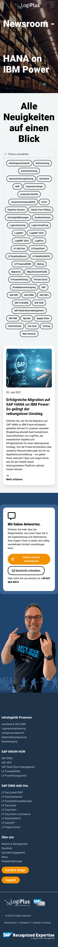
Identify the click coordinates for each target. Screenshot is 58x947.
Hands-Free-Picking (41, 209)
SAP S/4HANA (21, 303)
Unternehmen (14, 326)
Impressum (24, 922)
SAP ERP (14, 295)
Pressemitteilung (19, 279)
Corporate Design (34, 186)
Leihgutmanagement (13, 732)
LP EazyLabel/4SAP (12, 792)
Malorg (40, 264)
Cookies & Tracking (42, 922)
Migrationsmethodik (37, 272)
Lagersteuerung (18, 225)
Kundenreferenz (43, 217)
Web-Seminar (29, 334)
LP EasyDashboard (17, 256)
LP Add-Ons (19, 248)
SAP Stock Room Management (29, 310)
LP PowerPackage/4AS (14, 775)
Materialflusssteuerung (14, 737)
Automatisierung (29, 171)
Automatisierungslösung (21, 178)
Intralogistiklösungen (18, 217)
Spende (26, 318)
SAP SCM (38, 303)
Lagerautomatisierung (14, 728)
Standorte (7, 848)
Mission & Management (15, 843)
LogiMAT (19, 233)
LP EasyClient (38, 248)
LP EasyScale (9, 805)
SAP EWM (29, 295)
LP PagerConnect (11, 827)
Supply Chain (43, 318)
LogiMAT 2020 (36, 233)
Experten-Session (16, 209)
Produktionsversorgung (24, 287)
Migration (16, 272)
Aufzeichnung (42, 163)
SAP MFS (44, 295)
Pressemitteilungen (12, 861)
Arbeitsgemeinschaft (19, 163)
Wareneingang (9, 741)
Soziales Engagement (13, 852)
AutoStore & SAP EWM (14, 724)
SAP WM (13, 318)
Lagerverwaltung (40, 225)
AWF (17, 186)
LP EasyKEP (8, 822)
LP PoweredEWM (22, 264)
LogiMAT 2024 (22, 241)
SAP (44, 287)
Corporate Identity (29, 194)
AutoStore (44, 178)
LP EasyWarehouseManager (17, 801)
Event (44, 202)
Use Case (32, 326)
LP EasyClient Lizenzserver (16, 814)
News (5, 856)
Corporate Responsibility (23, 202)
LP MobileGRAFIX (41, 256)
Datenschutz (10, 922)
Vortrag (46, 326)
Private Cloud (40, 279)
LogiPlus (39, 241)
